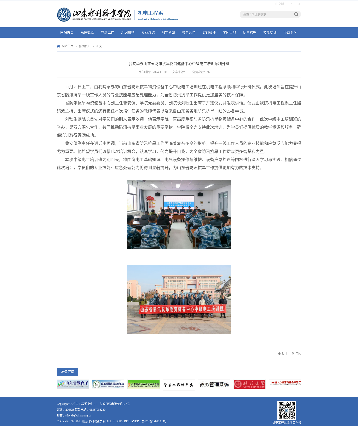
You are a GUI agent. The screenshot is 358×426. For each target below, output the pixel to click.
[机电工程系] (118, 13)
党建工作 (107, 32)
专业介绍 (148, 32)
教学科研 (168, 32)
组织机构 (127, 32)
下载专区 (290, 32)
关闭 (298, 353)
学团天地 (229, 32)
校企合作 (188, 32)
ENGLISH (295, 4)
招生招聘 (249, 32)
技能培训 (270, 32)
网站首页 (67, 32)
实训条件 (209, 32)
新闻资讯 (85, 46)
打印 (285, 353)
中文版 (279, 4)
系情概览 (87, 32)
